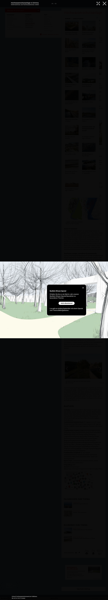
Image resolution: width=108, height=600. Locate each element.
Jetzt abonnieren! (67, 303)
